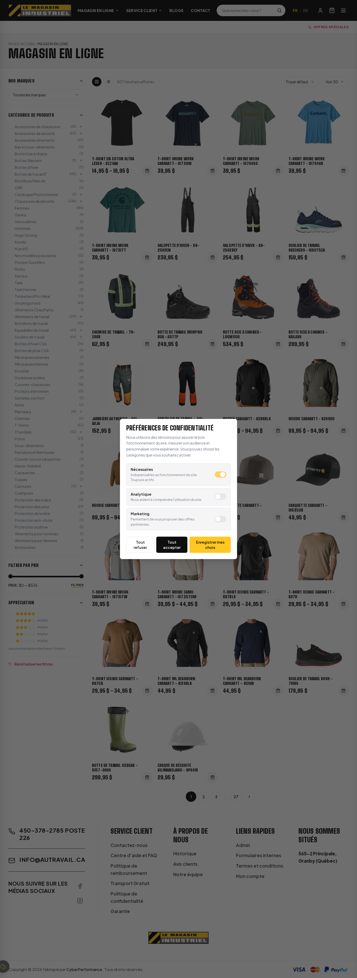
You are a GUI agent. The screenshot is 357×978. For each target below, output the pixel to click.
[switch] (220, 474)
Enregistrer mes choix (210, 545)
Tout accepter (172, 545)
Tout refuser (140, 545)
